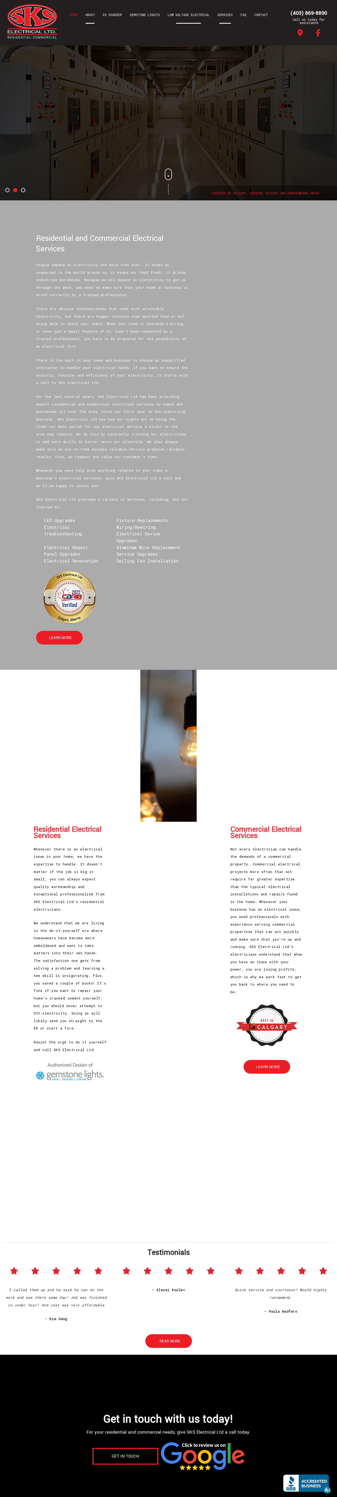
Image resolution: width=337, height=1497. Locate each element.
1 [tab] (8, 190)
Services (225, 15)
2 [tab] (15, 190)
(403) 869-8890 (308, 13)
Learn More (60, 637)
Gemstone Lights (145, 15)
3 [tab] (23, 190)
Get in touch (125, 1456)
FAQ (243, 15)
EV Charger (112, 15)
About (90, 15)
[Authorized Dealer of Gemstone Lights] (70, 1072)
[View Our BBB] (307, 1483)
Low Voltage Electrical (189, 15)
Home (73, 15)
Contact (261, 15)
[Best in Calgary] (266, 1024)
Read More (170, 1340)
